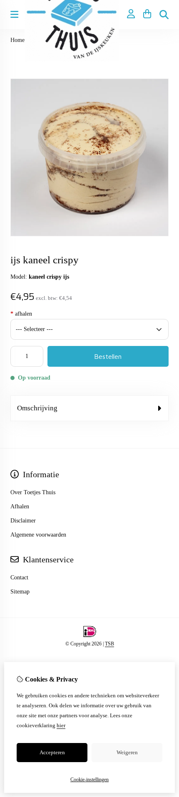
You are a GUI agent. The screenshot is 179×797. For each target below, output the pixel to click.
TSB (109, 644)
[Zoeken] (164, 14)
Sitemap (20, 592)
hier (61, 725)
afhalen (21, 314)
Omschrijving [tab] (37, 408)
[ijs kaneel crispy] (89, 234)
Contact (19, 577)
